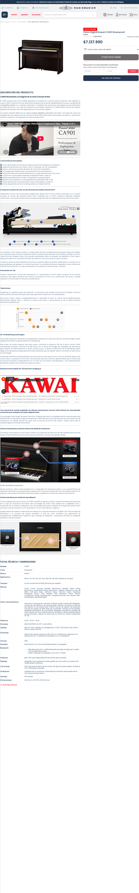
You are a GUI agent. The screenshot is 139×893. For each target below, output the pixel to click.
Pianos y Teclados (5, 21)
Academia (9, 8)
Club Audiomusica (42, 8)
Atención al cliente (130, 8)
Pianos (14, 21)
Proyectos (24, 8)
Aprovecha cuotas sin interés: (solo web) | (70, 2)
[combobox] (69, 14)
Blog (114, 8)
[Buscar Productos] (93, 14)
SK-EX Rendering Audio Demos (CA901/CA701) (17, 406)
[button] (40, 56)
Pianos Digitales (21, 21)
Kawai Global (3, 406)
